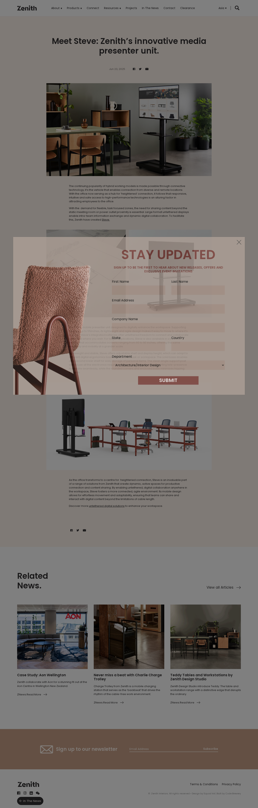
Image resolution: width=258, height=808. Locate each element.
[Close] (239, 330)
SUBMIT (168, 468)
